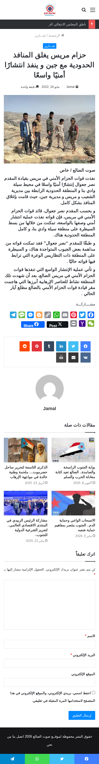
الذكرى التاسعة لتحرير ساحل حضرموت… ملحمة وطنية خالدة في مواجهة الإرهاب (26, 472)
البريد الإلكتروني (83, 655)
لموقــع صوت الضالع (46, 736)
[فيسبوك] (85, 346)
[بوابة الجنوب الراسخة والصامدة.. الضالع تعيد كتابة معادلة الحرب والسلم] (73, 450)
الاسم (90, 636)
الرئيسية (54, 35)
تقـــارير (40, 35)
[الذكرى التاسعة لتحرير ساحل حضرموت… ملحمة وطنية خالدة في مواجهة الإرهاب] (25, 450)
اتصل (20, 736)
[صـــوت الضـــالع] (49, 10)
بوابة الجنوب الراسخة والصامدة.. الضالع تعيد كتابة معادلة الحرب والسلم (75, 472)
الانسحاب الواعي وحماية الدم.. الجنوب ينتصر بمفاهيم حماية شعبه (75, 525)
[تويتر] (73, 346)
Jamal (49, 408)
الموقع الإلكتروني (83, 674)
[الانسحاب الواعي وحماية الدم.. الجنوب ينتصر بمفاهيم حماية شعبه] (73, 503)
